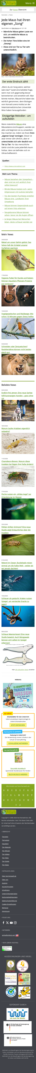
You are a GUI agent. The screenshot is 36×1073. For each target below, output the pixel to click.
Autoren (4, 883)
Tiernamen (5, 840)
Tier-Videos (6, 854)
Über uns (5, 880)
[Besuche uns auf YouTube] (11, 922)
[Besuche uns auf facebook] (3, 922)
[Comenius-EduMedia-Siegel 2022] (23, 966)
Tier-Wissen (6, 851)
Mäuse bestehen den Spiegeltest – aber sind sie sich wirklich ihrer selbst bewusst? (18, 182)
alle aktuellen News (21, 670)
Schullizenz (6, 890)
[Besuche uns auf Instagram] (15, 922)
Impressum (6, 911)
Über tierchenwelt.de (9, 876)
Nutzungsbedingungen (10, 897)
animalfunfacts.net (8, 935)
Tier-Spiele (5, 861)
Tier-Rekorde (6, 847)
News (15, 9)
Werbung (5, 908)
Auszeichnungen (7, 887)
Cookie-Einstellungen (9, 904)
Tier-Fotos (5, 858)
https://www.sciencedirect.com (14, 166)
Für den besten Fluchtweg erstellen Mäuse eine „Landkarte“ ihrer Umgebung (19, 199)
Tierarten (5, 837)
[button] (30, 3)
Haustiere (5, 844)
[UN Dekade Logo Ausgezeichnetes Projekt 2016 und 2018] (24, 979)
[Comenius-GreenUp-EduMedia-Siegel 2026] (11, 966)
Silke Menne (15, 28)
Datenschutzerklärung (9, 901)
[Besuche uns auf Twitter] (7, 922)
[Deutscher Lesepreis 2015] (11, 979)
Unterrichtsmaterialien (9, 894)
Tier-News (5, 865)
